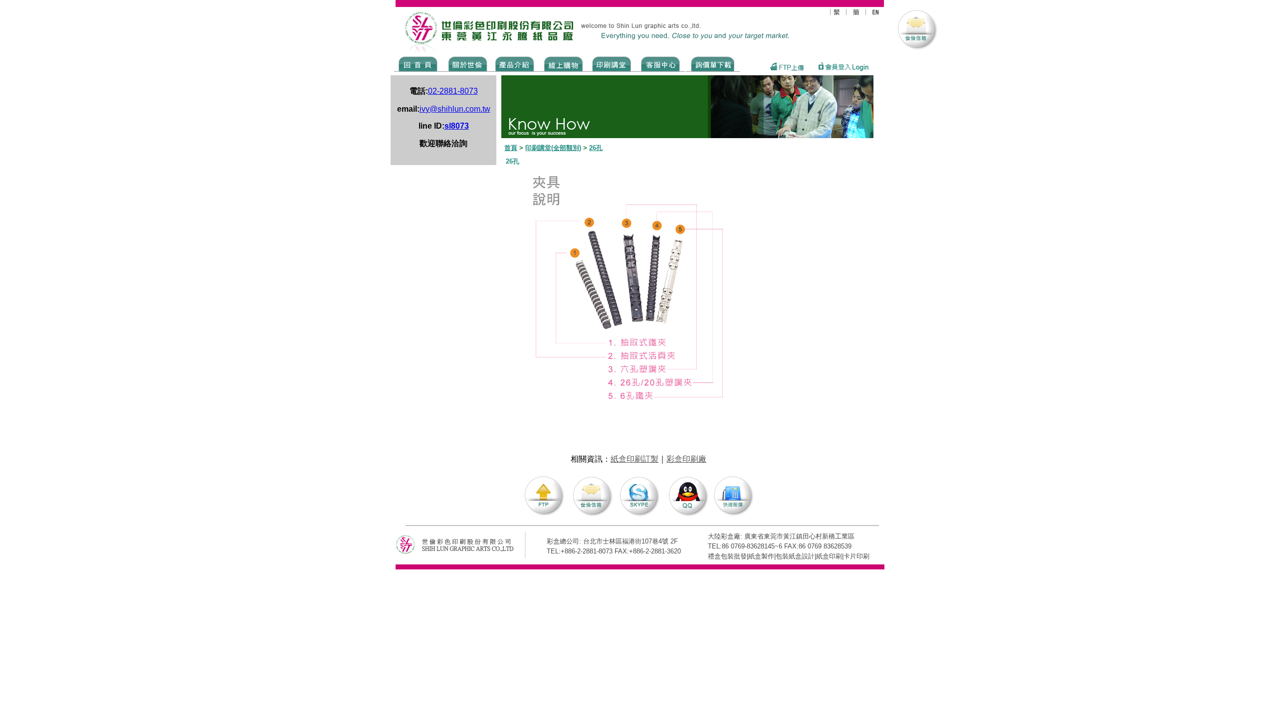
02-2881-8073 (453, 91)
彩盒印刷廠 (686, 459)
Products (514, 63)
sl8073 (456, 126)
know (612, 63)
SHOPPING (563, 63)
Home (418, 63)
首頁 (510, 148)
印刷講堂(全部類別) (553, 148)
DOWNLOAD (713, 63)
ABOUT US (465, 63)
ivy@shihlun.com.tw (455, 109)
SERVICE (661, 63)
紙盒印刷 (829, 556)
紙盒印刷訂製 (634, 459)
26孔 (596, 148)
